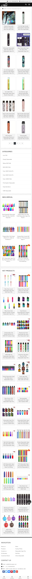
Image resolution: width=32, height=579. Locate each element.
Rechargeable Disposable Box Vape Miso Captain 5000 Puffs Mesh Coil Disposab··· (23, 401)
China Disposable (19, 555)
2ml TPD (5, 155)
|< (9, 143)
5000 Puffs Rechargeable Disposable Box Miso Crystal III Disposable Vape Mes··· (8, 532)
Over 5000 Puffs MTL (8, 175)
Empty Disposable (7, 159)
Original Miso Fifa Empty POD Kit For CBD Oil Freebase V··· (9, 238)
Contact (12, 578)
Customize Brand (5, 555)
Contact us (3, 551)
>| (22, 143)
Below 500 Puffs (7, 163)
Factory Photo (18, 548)
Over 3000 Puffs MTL (8, 171)
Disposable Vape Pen (16, 8)
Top (28, 578)
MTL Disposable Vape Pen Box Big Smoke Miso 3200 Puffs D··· (8, 260)
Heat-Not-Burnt (6, 186)
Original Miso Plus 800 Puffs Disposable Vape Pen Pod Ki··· (23, 216)
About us (3, 546)
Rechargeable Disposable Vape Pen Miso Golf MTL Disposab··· (8, 216)
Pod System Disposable (9, 183)
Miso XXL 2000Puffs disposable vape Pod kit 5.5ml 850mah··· (23, 260)
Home (4, 578)
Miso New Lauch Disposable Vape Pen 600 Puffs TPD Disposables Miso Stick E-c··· (8, 292)
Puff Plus (17, 553)
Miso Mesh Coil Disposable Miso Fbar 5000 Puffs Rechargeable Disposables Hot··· (23, 489)
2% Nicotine (4, 553)
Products (9, 8)
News (16, 546)
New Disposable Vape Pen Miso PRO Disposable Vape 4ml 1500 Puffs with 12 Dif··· (23, 51)
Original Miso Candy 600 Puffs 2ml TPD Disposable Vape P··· (23, 238)
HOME (4, 8)
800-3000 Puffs (7, 167)
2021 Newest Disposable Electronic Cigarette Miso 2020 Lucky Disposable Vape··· (8, 138)
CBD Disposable (7, 190)
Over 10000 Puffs (7, 179)
